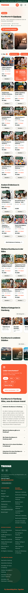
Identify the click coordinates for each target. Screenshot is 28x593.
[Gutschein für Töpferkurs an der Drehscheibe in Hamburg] (11, 192)
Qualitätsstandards (6, 501)
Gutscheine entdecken (10, 29)
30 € (5, 378)
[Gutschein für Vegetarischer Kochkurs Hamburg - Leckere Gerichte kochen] (11, 84)
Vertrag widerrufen (6, 483)
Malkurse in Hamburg (20, 492)
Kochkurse (14, 54)
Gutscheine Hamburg (6, 563)
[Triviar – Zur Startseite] (5, 5)
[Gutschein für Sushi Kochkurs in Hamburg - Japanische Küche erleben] (11, 108)
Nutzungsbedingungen (7, 509)
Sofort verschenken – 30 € (12, 390)
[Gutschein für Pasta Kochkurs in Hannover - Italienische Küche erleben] (24, 281)
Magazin (3, 493)
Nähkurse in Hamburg (20, 515)
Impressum (4, 506)
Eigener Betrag (8, 385)
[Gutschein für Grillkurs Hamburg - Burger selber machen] (24, 84)
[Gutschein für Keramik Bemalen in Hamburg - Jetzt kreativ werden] (24, 192)
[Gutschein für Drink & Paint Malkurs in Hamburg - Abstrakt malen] (24, 217)
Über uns (3, 491)
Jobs (2, 498)
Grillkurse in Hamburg (6, 539)
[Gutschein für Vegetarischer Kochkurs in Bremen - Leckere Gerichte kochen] (11, 281)
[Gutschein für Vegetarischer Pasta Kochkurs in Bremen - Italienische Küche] (24, 256)
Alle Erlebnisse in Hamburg (13, 242)
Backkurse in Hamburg (21, 518)
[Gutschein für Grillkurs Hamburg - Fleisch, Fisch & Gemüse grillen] (11, 59)
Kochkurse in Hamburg (21, 494)
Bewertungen (4, 512)
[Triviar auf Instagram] (2, 470)
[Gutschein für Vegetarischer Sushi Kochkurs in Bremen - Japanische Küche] (11, 256)
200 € (12, 381)
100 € (5, 381)
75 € (17, 378)
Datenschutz (4, 504)
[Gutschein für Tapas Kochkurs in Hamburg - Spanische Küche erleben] (24, 108)
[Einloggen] (21, 5)
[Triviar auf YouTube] (6, 470)
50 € (11, 378)
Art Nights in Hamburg (7, 551)
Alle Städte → (22, 344)
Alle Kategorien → (21, 314)
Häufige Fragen (5, 496)
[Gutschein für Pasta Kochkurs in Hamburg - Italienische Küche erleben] (11, 133)
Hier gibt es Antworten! (7, 480)
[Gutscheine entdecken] (17, 5)
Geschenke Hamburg (6, 560)
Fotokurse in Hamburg (20, 530)
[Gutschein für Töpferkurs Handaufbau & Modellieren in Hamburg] (11, 217)
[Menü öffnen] (25, 5)
